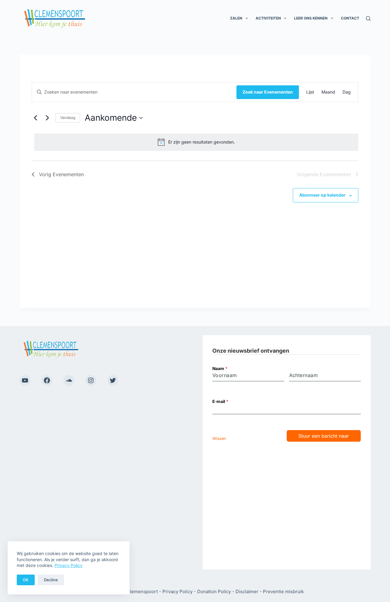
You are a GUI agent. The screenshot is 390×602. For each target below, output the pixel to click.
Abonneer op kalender (322, 195)
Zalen (236, 18)
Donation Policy (214, 591)
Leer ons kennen (311, 18)
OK (26, 579)
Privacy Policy (69, 565)
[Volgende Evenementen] (47, 118)
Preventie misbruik (283, 591)
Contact (350, 18)
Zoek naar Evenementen (268, 91)
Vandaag (67, 117)
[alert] (196, 142)
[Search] (368, 18)
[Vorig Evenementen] (35, 118)
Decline (51, 579)
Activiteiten (268, 18)
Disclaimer (247, 591)
